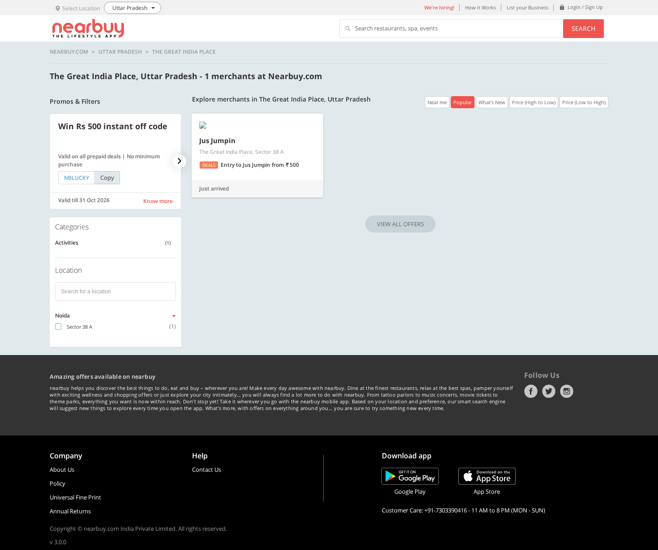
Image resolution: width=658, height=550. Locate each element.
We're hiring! (439, 7)
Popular (462, 102)
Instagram (566, 391)
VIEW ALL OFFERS (400, 224)
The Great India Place (184, 52)
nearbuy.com (69, 52)
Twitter (548, 391)
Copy (107, 177)
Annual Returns (70, 511)
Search (583, 28)
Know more (158, 201)
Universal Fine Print (75, 497)
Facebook (531, 391)
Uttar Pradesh (120, 52)
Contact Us (206, 469)
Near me (437, 102)
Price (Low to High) (584, 102)
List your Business (527, 7)
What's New (492, 102)
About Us (62, 469)
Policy (57, 483)
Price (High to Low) (533, 102)
